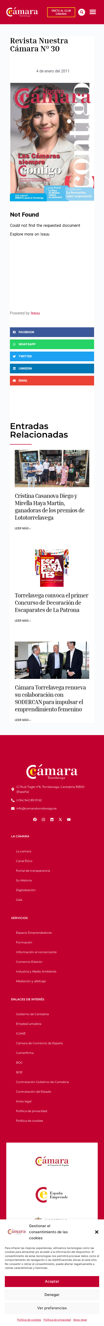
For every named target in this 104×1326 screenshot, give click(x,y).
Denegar (52, 1294)
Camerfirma (25, 1053)
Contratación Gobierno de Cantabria (42, 1082)
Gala (19, 900)
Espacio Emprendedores (34, 932)
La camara (23, 851)
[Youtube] (69, 819)
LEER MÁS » (23, 528)
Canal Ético (24, 861)
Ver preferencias (52, 1308)
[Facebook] (35, 819)
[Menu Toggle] (92, 11)
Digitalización (26, 890)
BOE (19, 1072)
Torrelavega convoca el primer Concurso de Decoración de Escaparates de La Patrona (51, 602)
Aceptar (52, 1281)
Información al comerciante (36, 952)
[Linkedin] (52, 819)
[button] (96, 1232)
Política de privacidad (57, 1319)
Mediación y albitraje (31, 981)
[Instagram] (43, 819)
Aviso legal (80, 1319)
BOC (19, 1062)
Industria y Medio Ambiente (36, 971)
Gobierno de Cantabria (32, 1014)
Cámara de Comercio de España (39, 1043)
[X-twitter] (60, 819)
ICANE (21, 1033)
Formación (24, 942)
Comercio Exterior (29, 962)
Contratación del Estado (33, 1091)
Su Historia (24, 880)
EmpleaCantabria (28, 1024)
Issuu (35, 313)
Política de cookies (29, 1319)
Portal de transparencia (33, 870)
